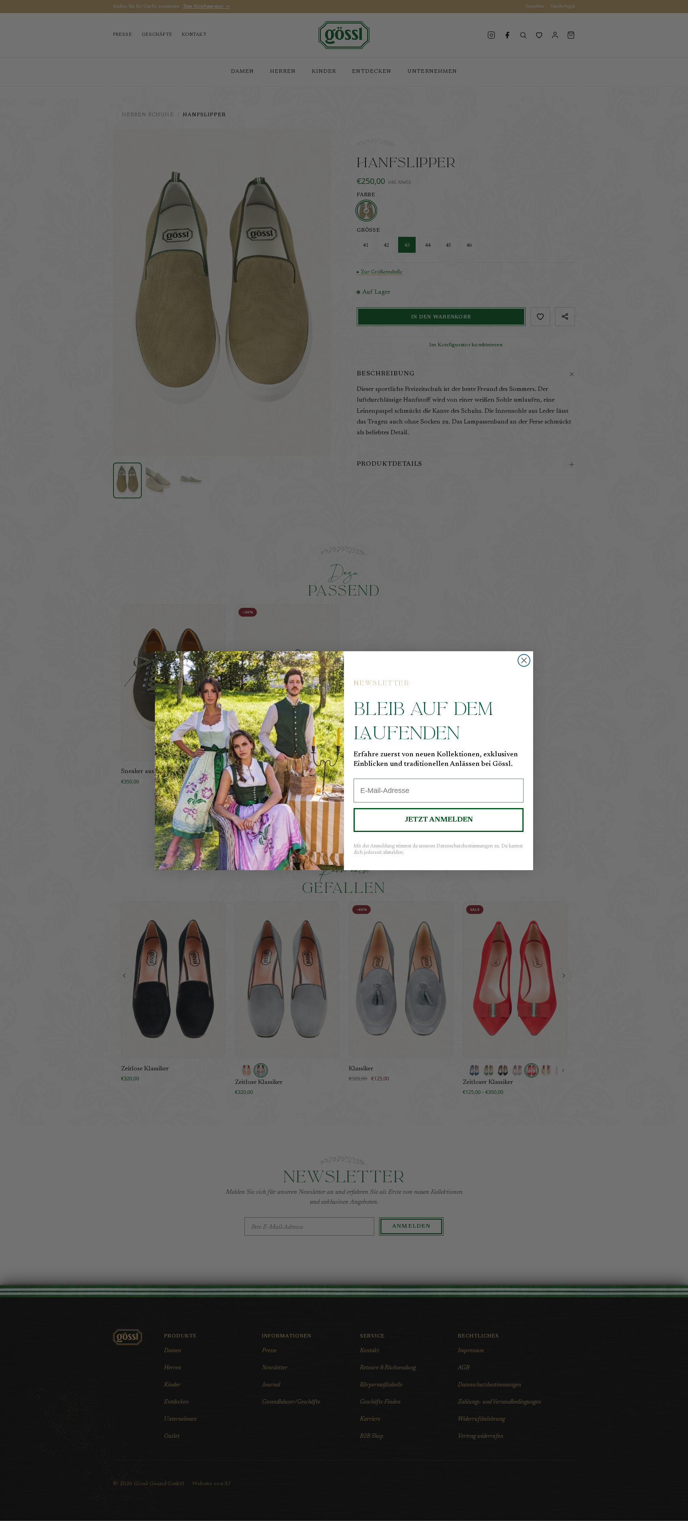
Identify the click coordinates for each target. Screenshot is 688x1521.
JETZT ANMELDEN (439, 820)
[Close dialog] (524, 660)
